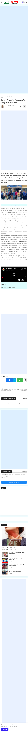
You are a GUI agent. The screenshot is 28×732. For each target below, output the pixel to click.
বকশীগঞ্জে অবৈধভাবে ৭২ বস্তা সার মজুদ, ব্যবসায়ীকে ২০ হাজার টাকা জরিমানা (17, 553)
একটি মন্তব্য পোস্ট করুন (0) (14, 482)
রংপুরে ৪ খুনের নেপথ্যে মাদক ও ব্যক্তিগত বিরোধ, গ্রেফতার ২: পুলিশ (16, 559)
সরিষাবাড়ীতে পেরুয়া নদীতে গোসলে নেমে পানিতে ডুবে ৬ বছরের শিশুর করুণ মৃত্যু (17, 564)
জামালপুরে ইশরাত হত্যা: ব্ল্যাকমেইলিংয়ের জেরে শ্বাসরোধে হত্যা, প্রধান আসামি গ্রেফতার (16, 570)
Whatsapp (20, 380)
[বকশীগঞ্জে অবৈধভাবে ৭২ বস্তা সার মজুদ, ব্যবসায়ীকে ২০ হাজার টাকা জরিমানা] (5, 554)
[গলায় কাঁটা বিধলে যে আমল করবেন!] (14, 536)
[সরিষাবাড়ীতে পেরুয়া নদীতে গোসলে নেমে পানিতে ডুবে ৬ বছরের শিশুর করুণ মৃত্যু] (5, 566)
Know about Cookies (12, 726)
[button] (26, 2)
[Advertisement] (14, 49)
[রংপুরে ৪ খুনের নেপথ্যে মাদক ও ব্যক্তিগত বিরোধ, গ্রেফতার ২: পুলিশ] (5, 560)
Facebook (9, 380)
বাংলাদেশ (4, 96)
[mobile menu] (1, 2)
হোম (1, 96)
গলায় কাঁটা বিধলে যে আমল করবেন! (8, 547)
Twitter (14, 380)
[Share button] (25, 380)
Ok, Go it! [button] (5, 729)
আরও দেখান (25, 398)
